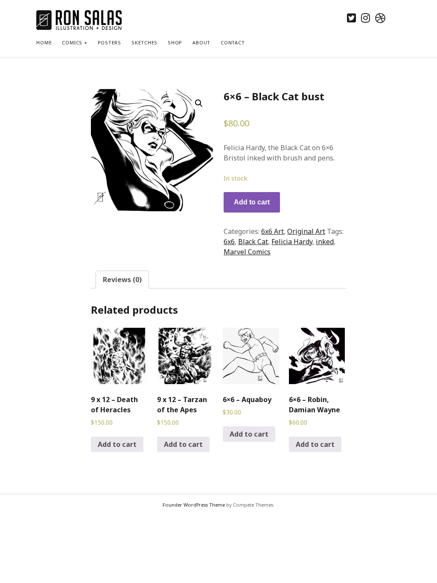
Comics (72, 42)
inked (325, 241)
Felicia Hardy (291, 241)
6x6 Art (272, 231)
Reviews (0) (122, 279)
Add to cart (252, 202)
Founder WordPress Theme (194, 504)
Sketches (144, 42)
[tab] (122, 280)
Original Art (306, 231)
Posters (109, 42)
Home (44, 42)
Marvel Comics (247, 252)
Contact (233, 42)
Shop (175, 42)
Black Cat (253, 241)
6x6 (229, 241)
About (201, 42)
